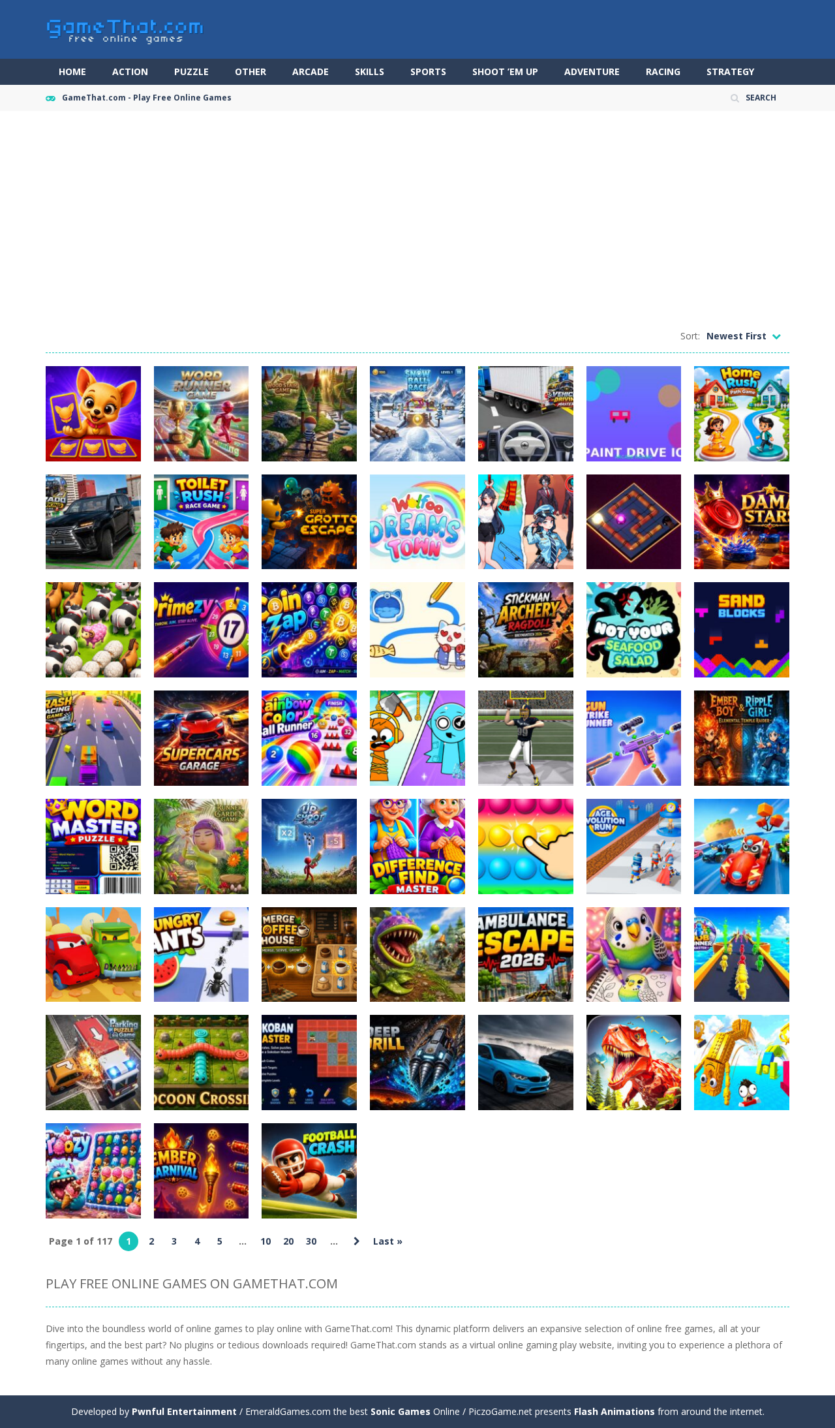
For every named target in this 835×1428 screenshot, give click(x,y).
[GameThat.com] (125, 28)
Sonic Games (401, 1411)
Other (250, 71)
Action (130, 71)
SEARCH (761, 97)
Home (72, 71)
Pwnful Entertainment (184, 1411)
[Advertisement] (417, 222)
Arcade (310, 71)
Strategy (730, 71)
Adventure (592, 71)
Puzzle (191, 71)
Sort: (690, 336)
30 (311, 1241)
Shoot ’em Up (505, 71)
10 (265, 1241)
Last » (387, 1241)
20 (288, 1241)
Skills (369, 71)
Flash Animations (614, 1411)
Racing (663, 71)
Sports (428, 71)
